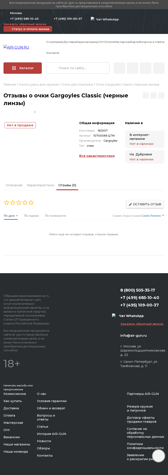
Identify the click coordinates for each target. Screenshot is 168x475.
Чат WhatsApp (106, 19)
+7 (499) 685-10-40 (24, 18)
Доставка (69, 42)
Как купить (13, 401)
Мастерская (122, 42)
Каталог (26, 68)
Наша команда (16, 452)
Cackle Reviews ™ (153, 215)
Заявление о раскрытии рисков (144, 457)
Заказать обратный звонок (25, 24)
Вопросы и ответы (151, 42)
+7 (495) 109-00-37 (68, 18)
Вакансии (12, 437)
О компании (54, 42)
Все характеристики (97, 156)
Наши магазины (87, 42)
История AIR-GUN (51, 434)
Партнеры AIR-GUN (143, 394)
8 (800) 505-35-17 (137, 290)
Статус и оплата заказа (30, 29)
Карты (135, 42)
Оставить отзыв (146, 204)
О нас (41, 394)
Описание (14, 185)
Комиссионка (15, 394)
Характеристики (40, 185)
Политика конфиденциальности (145, 446)
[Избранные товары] (145, 68)
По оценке (31, 215)
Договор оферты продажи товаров (141, 420)
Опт (101, 42)
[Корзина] (158, 68)
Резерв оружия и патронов (140, 408)
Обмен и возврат (51, 408)
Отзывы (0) (67, 185)
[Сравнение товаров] (132, 68)
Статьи (42, 427)
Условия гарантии (51, 401)
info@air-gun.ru (133, 335)
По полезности (55, 215)
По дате (10, 215)
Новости (44, 441)
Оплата (109, 42)
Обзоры (43, 448)
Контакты (52, 53)
